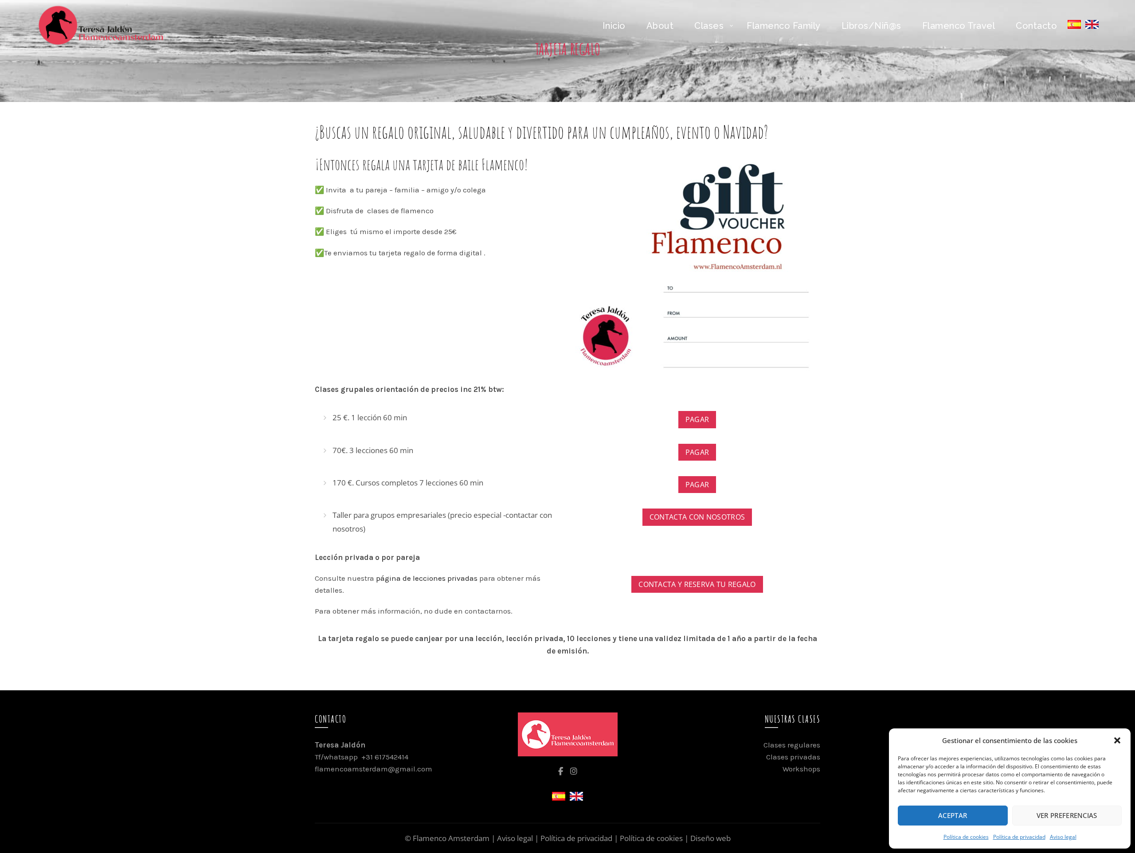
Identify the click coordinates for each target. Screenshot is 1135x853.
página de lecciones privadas (426, 578)
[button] (1117, 740)
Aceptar (952, 815)
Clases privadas (793, 756)
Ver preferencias (1067, 815)
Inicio (614, 25)
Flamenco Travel (958, 25)
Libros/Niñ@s (871, 25)
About (660, 25)
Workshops (801, 768)
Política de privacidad (1019, 837)
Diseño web (710, 838)
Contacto (1036, 25)
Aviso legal (1063, 837)
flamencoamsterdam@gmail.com (373, 768)
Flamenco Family (784, 25)
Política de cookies (966, 837)
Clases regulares (791, 744)
